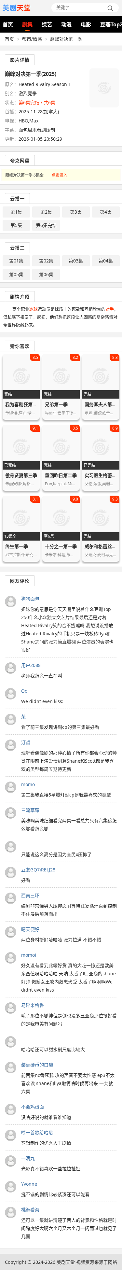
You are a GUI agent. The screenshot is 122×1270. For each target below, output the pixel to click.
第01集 (16, 261)
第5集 (16, 225)
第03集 (76, 261)
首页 (8, 24)
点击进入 (59, 175)
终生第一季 (16, 546)
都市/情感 (32, 39)
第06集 (46, 274)
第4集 (106, 212)
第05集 (16, 274)
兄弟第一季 (56, 404)
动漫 (66, 24)
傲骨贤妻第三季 (21, 475)
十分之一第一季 (61, 546)
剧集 (27, 24)
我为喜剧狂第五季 (23, 404)
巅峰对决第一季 (66, 39)
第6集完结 (46, 225)
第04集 (106, 261)
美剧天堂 (66, 1262)
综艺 (47, 24)
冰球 (33, 309)
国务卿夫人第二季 (103, 404)
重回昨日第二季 (61, 475)
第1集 (16, 212)
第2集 (46, 212)
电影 (86, 24)
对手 (109, 309)
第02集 (46, 261)
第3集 (76, 212)
